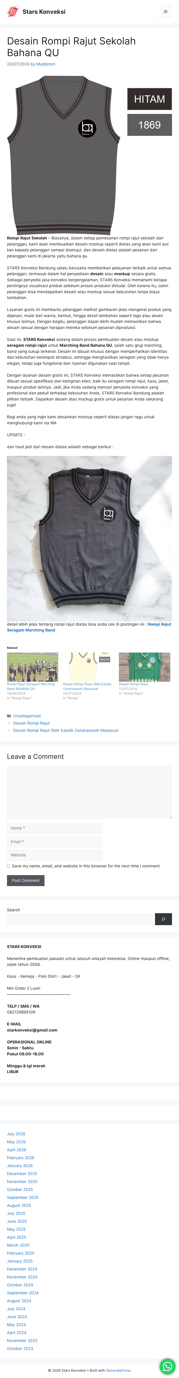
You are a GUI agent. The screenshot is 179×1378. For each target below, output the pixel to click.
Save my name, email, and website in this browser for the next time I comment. (86, 866)
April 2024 (16, 1332)
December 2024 (22, 1269)
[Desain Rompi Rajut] (144, 667)
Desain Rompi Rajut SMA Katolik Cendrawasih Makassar (66, 730)
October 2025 (20, 1189)
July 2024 (16, 1308)
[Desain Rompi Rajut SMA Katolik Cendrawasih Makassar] (88, 667)
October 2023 (20, 1348)
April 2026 (16, 1149)
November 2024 (22, 1277)
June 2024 (17, 1316)
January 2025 (20, 1261)
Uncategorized (27, 716)
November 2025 (22, 1181)
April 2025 (16, 1237)
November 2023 (22, 1340)
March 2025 (18, 1245)
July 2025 (16, 1213)
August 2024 (19, 1301)
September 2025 (22, 1197)
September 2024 (23, 1293)
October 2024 (20, 1285)
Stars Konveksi (44, 11)
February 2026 (20, 1157)
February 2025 (20, 1253)
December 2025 (22, 1173)
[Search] (163, 919)
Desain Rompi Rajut (133, 684)
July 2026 (16, 1134)
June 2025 (17, 1221)
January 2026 (20, 1165)
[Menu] (165, 12)
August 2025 (19, 1205)
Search (13, 910)
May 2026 (16, 1142)
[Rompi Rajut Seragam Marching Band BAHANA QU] (32, 667)
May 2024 (16, 1324)
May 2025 (16, 1229)
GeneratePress (118, 1370)
